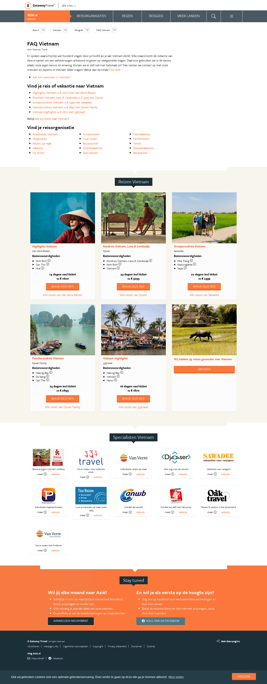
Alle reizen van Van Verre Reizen (62, 295)
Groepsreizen (91, 134)
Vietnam (57, 30)
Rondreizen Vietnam (45, 134)
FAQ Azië (114, 70)
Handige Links (51, 646)
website (55, 474)
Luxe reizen (90, 139)
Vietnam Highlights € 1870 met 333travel (59, 112)
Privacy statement (117, 646)
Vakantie (38, 148)
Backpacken (140, 153)
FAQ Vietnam (103, 30)
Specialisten (90, 153)
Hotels (137, 143)
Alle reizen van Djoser (133, 295)
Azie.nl (36, 30)
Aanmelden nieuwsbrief (70, 620)
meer (40, 474)
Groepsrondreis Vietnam (189, 246)
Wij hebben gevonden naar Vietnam (203, 359)
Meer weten (176, 677)
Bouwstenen (90, 143)
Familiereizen (141, 139)
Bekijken (204, 369)
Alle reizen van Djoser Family (62, 407)
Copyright (98, 646)
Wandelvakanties (143, 148)
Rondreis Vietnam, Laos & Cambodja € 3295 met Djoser (68, 97)
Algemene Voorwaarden (75, 646)
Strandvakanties (92, 148)
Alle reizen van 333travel (133, 407)
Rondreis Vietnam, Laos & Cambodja (126, 246)
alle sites (67, 5)
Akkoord (243, 676)
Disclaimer (136, 646)
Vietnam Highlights (115, 358)
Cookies (151, 646)
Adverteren (33, 646)
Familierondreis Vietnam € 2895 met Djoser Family (65, 107)
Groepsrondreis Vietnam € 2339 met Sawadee (62, 102)
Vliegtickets (40, 139)
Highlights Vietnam (44, 246)
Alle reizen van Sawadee (204, 295)
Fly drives (38, 153)
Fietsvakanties (141, 134)
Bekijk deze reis (62, 286)
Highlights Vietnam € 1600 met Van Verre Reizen (64, 92)
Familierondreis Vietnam (48, 358)
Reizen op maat (42, 143)
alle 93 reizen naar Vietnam (51, 118)
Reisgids (79, 30)
